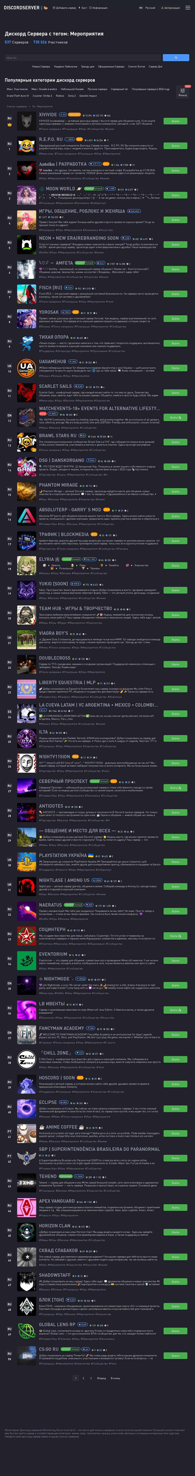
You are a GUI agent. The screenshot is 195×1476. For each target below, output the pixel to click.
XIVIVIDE (48, 114)
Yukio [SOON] (53, 583)
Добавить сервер (66, 7)
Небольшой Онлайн (72, 89)
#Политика (45, 943)
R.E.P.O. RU (51, 139)
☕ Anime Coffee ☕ (61, 1127)
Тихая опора (54, 337)
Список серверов (17, 106)
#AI (105, 474)
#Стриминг (45, 1042)
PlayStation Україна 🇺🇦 (66, 855)
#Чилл (109, 301)
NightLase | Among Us (64, 880)
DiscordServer (26, 7)
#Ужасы (61, 474)
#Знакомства (102, 400)
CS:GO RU (49, 1349)
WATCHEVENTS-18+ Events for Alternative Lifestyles (100, 408)
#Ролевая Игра (48, 524)
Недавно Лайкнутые (65, 66)
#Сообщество (95, 128)
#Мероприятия (111, 153)
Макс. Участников (17, 89)
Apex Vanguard (57, 1201)
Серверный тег (119, 89)
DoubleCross (54, 658)
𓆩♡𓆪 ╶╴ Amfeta (56, 263)
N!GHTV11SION (54, 756)
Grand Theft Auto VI (18, 95)
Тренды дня (87, 66)
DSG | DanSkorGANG (61, 460)
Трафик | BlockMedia (64, 534)
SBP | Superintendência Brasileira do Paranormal (99, 1149)
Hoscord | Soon (57, 1077)
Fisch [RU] (50, 287)
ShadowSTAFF (55, 1275)
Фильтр (183, 91)
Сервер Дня (155, 66)
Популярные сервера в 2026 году (150, 89)
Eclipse (48, 1102)
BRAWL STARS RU (58, 435)
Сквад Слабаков (58, 1250)
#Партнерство (47, 474)
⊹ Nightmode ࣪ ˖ (56, 978)
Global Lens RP (57, 1324)
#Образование (98, 351)
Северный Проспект (63, 781)
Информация (99, 7)
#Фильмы (44, 326)
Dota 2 (72, 95)
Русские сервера (97, 89)
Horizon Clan (54, 1225)
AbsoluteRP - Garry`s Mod (70, 509)
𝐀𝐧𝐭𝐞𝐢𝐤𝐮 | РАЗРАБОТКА (63, 164)
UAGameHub (52, 361)
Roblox (60, 95)
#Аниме (109, 128)
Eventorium (53, 954)
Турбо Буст (74, 114)
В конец (115, 1378)
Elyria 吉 (49, 559)
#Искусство (106, 230)
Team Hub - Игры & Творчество (75, 608)
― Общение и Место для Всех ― (77, 830)
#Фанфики (64, 696)
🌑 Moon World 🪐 (60, 188)
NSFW (43, 414)
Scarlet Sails (55, 386)
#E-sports (109, 1042)
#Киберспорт (98, 203)
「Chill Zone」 (56, 1052)
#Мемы (43, 427)
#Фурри (61, 622)
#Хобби (43, 252)
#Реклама (122, 548)
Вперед (101, 1378)
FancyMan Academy (61, 1028)
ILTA (43, 731)
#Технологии (46, 1017)
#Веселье (68, 400)
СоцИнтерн (52, 929)
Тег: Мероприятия (42, 106)
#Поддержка (46, 351)
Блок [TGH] (51, 1299)
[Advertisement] (97, 1398)
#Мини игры (46, 153)
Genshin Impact (88, 95)
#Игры (82, 128)
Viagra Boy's (53, 633)
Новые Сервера (41, 66)
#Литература (62, 351)
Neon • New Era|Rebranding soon (79, 238)
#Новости (61, 869)
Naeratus (50, 905)
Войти (175, 121)
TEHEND (48, 1176)
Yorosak (49, 312)
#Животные (115, 696)
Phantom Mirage (58, 485)
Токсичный (66, 1176)
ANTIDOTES (51, 806)
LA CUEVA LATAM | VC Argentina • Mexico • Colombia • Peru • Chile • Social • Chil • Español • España (100, 705)
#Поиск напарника (50, 128)
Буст (84, 7)
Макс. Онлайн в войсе (44, 89)
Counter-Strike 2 (42, 95)
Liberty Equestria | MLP (67, 682)
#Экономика (73, 178)
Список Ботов (136, 66)
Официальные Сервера (111, 66)
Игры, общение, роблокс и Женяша (82, 211)
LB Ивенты (52, 1003)
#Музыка (44, 375)
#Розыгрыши (70, 128)
